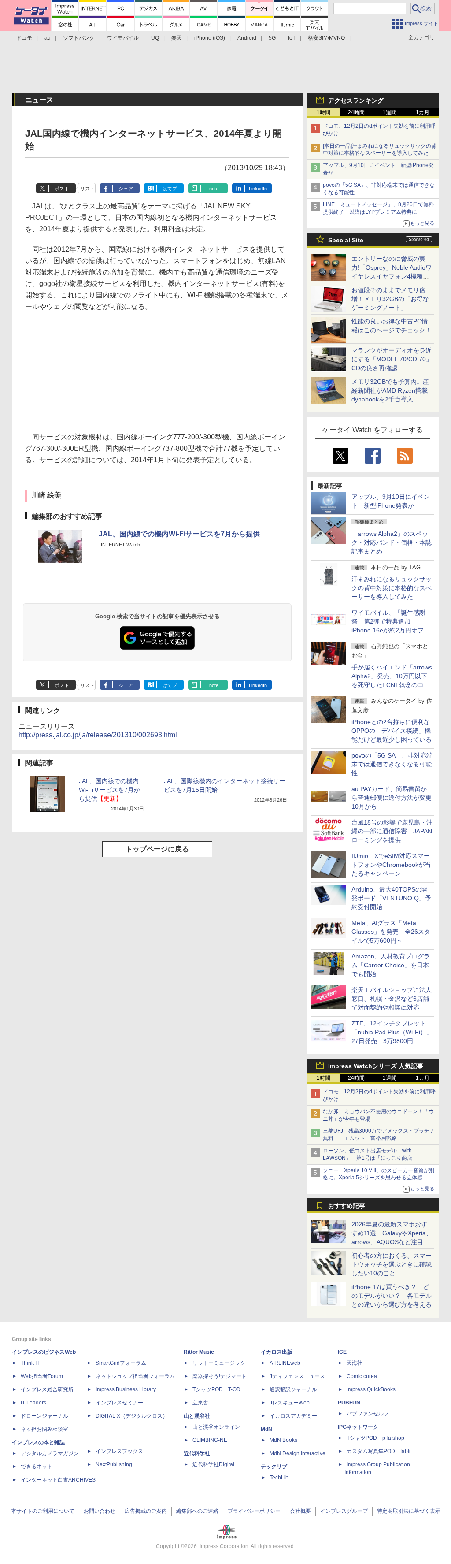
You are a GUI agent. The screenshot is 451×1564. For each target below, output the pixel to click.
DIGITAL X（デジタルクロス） (132, 1416)
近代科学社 (197, 1453)
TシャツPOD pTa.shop (375, 1438)
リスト (87, 188)
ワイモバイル (123, 38)
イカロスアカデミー (293, 1416)
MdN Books (283, 1440)
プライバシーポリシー (254, 1511)
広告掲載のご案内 (146, 1511)
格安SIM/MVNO (326, 38)
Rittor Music (199, 1352)
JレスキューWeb (290, 1403)
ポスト (62, 188)
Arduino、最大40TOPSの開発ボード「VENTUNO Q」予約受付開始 (391, 898)
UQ (155, 38)
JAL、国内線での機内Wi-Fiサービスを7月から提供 (179, 534)
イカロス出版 (276, 1352)
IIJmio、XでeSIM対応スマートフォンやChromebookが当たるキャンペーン (391, 864)
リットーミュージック (218, 1363)
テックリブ (274, 1467)
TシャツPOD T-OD (216, 1389)
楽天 (176, 38)
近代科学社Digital (213, 1464)
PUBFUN (349, 1403)
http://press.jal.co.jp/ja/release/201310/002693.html (97, 735)
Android (246, 38)
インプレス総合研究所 (47, 1389)
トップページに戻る (157, 849)
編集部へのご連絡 (197, 1511)
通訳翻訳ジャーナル (293, 1389)
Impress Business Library (126, 1389)
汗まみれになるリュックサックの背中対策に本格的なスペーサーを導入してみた (391, 588)
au (47, 38)
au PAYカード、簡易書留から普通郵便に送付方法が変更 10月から (394, 797)
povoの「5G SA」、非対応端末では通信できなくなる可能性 (392, 764)
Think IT (30, 1363)
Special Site (345, 240)
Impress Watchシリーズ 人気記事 (375, 1066)
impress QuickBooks (371, 1389)
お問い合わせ (99, 1511)
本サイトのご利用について (42, 1511)
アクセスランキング (356, 100)
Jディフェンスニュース (297, 1376)
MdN (266, 1429)
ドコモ (24, 38)
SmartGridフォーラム (121, 1363)
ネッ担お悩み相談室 (44, 1429)
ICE (342, 1352)
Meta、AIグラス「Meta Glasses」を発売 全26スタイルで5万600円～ (390, 931)
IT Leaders (33, 1403)
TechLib (279, 1478)
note (213, 188)
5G (272, 38)
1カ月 (422, 112)
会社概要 (300, 1511)
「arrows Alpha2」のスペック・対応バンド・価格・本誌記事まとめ (391, 542)
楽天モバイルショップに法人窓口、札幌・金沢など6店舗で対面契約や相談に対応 (391, 998)
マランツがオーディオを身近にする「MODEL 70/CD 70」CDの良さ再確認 (391, 359)
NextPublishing (114, 1464)
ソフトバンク (79, 38)
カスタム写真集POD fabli (378, 1451)
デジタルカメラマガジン (50, 1453)
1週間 (389, 112)
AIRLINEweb (285, 1363)
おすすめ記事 (346, 1205)
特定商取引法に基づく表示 (408, 1511)
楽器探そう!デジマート (219, 1376)
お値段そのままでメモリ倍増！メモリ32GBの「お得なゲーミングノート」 (390, 298)
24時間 (356, 112)
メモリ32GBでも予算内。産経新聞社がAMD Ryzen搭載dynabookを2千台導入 (390, 390)
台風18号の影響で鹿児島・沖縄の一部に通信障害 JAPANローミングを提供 (392, 831)
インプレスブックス (119, 1451)
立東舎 (200, 1403)
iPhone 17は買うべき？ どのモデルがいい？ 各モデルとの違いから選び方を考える (391, 1295)
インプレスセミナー (119, 1403)
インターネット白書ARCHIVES (58, 1480)
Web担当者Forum (42, 1376)
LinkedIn (258, 188)
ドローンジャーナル (44, 1416)
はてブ (170, 188)
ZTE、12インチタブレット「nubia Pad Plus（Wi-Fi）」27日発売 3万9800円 (392, 1032)
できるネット (36, 1467)
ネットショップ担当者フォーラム (135, 1376)
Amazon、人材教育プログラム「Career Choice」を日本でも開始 (390, 965)
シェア (125, 188)
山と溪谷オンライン (216, 1427)
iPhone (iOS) (209, 38)
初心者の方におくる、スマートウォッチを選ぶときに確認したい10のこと (391, 1264)
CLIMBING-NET (211, 1440)
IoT (292, 38)
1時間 (323, 112)
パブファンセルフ (368, 1414)
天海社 (354, 1363)
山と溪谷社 (197, 1416)
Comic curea (362, 1376)
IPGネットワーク (358, 1427)
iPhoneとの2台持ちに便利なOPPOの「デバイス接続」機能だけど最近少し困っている (391, 730)
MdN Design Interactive (297, 1453)
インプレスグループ (344, 1511)
